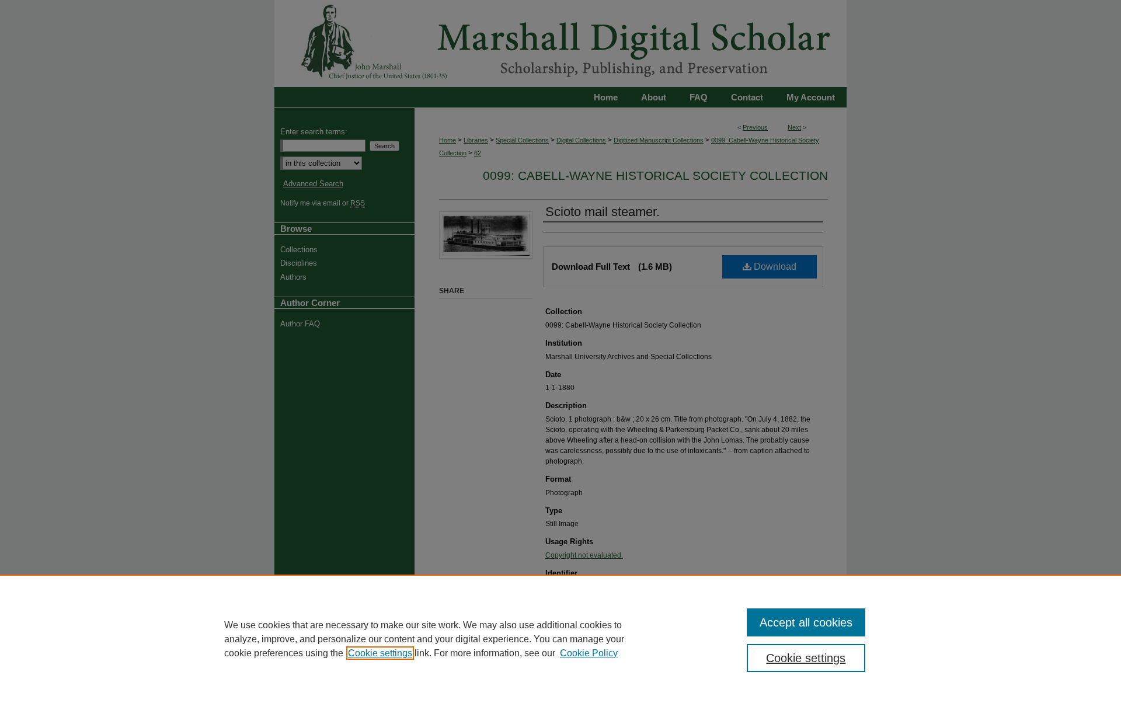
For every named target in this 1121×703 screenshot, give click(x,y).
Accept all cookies (806, 622)
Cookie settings (380, 653)
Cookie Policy (589, 653)
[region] (560, 639)
